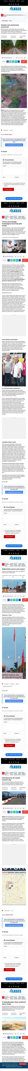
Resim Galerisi (12, 1)
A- (19, 57)
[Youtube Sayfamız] (18, 4)
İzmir (10, 20)
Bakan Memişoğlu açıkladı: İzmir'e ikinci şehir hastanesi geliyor (15, 15)
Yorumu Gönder (8, 189)
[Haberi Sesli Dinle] (16, 58)
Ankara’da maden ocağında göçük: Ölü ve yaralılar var (20, 217)
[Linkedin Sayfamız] (15, 4)
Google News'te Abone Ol (15, 145)
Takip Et (24, 61)
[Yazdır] (25, 58)
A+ (22, 57)
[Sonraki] (26, 16)
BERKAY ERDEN (8, 134)
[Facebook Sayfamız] (11, 4)
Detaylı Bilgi (19, 1066)
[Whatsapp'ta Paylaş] (13, 61)
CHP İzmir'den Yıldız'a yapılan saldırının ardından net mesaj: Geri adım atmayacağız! (24, 217)
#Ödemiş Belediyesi (7, 686)
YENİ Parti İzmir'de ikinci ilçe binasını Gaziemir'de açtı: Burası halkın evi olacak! (16, 217)
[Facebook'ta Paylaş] (8, 61)
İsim (4, 177)
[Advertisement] (14, 326)
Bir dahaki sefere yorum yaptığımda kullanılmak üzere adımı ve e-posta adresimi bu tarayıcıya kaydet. (14, 184)
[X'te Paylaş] (10, 61)
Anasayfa (6, 1)
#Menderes (7, 910)
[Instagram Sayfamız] (13, 4)
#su (12, 910)
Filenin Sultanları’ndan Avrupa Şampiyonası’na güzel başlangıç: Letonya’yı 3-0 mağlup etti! (8, 217)
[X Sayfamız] (9, 4)
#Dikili (11, 130)
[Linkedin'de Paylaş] (19, 61)
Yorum (4, 165)
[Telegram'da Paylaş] (16, 61)
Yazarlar (22, 1)
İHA (17, 237)
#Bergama (6, 130)
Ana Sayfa (5, 20)
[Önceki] (24, 16)
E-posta (17, 177)
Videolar (18, 1)
